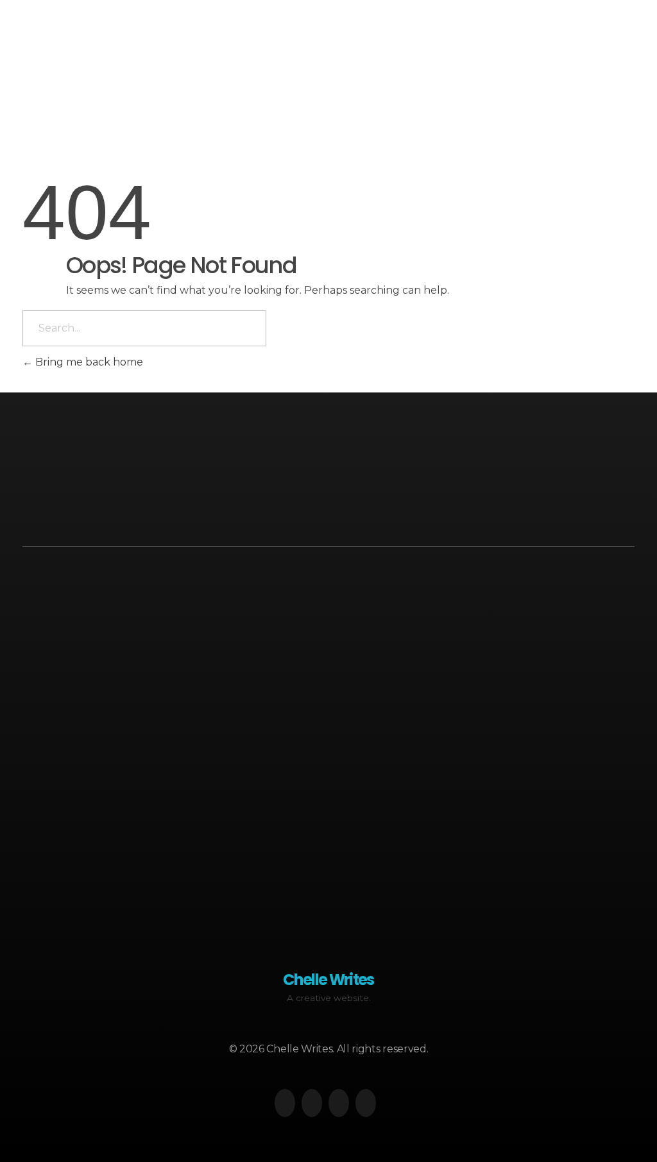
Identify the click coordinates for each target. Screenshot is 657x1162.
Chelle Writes (68, 46)
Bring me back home (88, 362)
